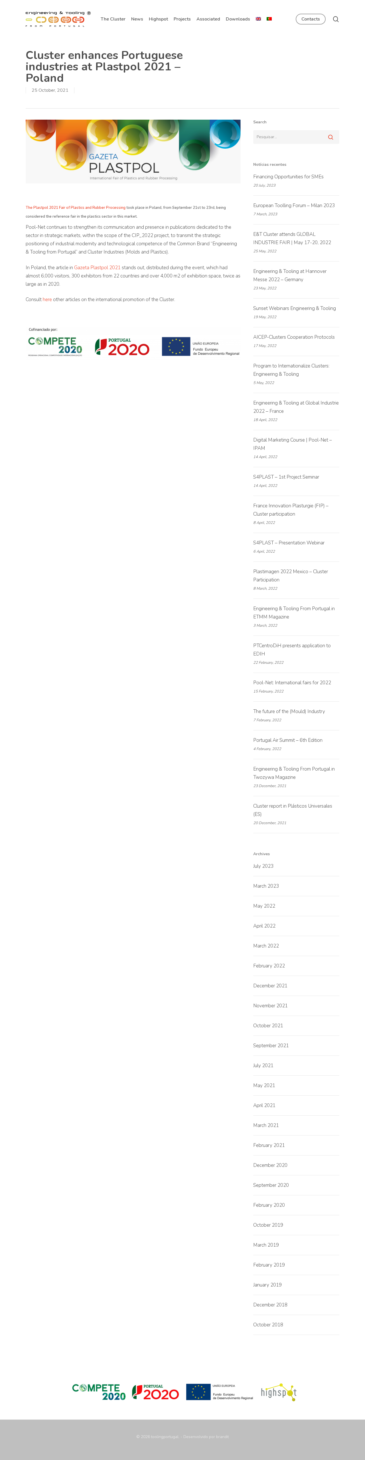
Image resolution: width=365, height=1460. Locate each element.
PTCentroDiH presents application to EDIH (292, 649)
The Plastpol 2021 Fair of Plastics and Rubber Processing (75, 207)
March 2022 (266, 946)
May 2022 (264, 906)
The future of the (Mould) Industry (289, 711)
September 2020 (271, 1185)
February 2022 (269, 966)
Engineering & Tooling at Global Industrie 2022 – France (296, 407)
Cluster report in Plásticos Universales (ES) (292, 810)
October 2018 (268, 1325)
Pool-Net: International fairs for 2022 (292, 682)
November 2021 (270, 1005)
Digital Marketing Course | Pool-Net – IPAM (292, 444)
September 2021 (271, 1045)
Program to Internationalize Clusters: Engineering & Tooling (291, 370)
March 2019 (266, 1245)
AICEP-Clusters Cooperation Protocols (294, 337)
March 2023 (266, 886)
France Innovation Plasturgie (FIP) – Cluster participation (290, 510)
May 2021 (264, 1085)
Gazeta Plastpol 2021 (97, 267)
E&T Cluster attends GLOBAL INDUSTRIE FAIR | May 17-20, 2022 (292, 238)
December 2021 (270, 986)
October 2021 (268, 1025)
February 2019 (269, 1265)
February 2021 (269, 1145)
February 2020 (269, 1205)
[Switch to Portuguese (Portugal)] (269, 19)
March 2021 (266, 1125)
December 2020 (270, 1165)
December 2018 (270, 1305)
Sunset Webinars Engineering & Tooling (294, 308)
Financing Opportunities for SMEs (288, 176)
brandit (222, 1436)
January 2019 (267, 1285)
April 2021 (264, 1105)
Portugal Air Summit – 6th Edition (288, 740)
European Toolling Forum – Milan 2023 (294, 205)
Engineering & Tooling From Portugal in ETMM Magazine (294, 612)
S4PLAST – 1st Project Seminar (286, 477)
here (47, 299)
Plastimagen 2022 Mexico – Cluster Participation (290, 575)
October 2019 (268, 1225)
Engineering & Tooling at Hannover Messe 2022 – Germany (290, 275)
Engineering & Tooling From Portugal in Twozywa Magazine (294, 773)
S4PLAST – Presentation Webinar (289, 543)
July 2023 (263, 866)
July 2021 (263, 1065)
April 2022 (264, 926)
